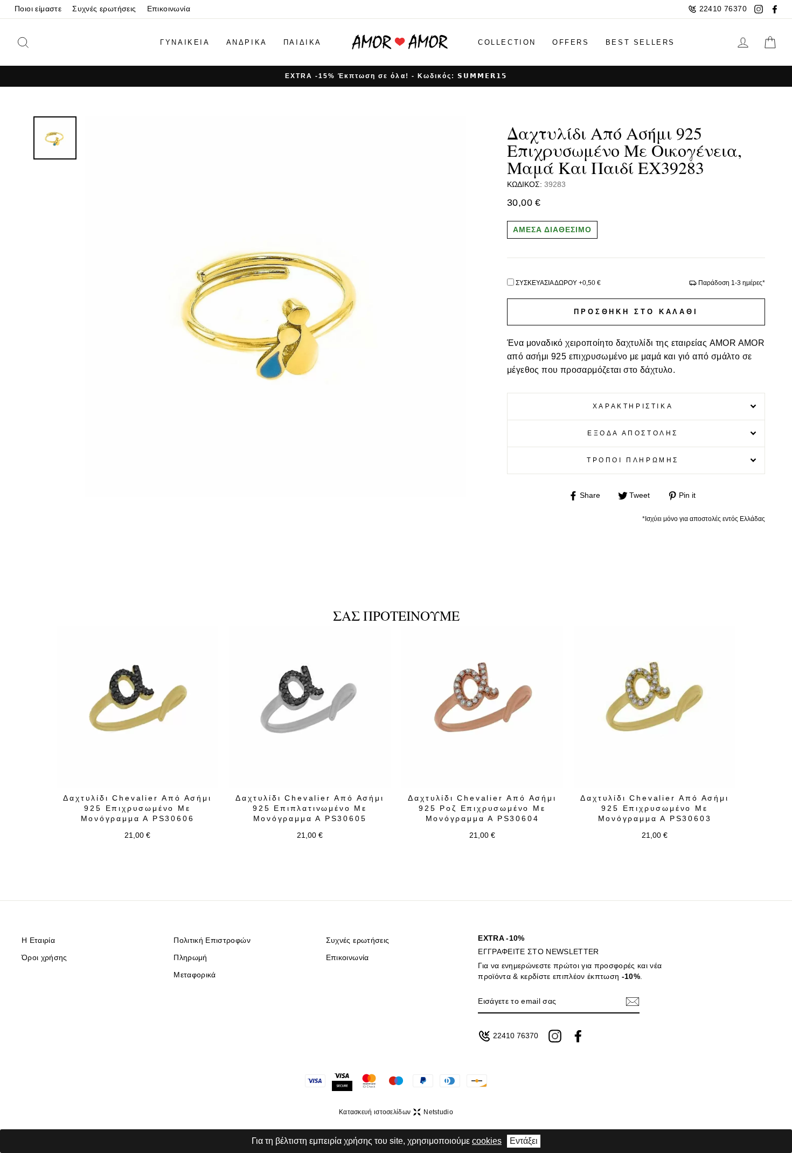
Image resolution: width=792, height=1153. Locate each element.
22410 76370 (723, 9)
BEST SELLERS (640, 42)
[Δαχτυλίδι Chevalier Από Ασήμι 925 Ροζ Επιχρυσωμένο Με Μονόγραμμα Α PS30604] (482, 707)
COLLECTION (507, 42)
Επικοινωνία (168, 9)
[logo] (400, 42)
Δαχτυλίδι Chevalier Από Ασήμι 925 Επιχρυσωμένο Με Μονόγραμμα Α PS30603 (654, 808)
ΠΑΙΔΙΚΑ (302, 42)
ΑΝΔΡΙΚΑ (246, 42)
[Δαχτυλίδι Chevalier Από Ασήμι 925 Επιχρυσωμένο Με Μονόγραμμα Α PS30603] (654, 707)
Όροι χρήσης (44, 958)
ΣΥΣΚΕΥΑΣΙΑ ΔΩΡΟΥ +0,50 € (558, 283)
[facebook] (775, 9)
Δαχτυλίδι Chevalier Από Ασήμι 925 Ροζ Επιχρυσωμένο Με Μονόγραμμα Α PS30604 (482, 808)
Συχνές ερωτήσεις (104, 9)
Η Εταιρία (38, 940)
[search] (40, 42)
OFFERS (570, 42)
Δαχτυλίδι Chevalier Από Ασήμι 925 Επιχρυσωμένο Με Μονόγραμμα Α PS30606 (137, 808)
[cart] (770, 42)
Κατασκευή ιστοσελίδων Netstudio (396, 1112)
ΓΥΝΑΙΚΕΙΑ (185, 42)
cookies (487, 1140)
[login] (743, 42)
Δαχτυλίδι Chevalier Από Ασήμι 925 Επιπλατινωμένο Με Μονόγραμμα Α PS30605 (309, 808)
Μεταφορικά (194, 975)
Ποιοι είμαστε (38, 9)
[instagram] (759, 9)
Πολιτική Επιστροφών (211, 940)
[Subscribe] (633, 1001)
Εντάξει (524, 1140)
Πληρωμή (190, 958)
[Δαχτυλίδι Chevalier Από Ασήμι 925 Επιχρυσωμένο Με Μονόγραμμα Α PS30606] (137, 707)
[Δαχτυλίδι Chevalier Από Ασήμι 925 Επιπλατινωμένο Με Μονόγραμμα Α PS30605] (310, 707)
